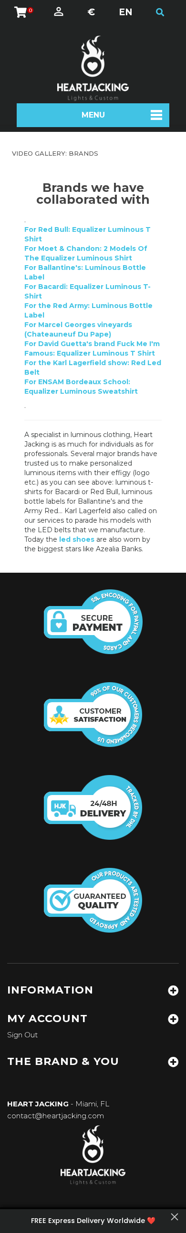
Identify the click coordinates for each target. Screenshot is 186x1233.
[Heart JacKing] (93, 68)
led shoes (76, 539)
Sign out (22, 1034)
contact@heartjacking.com (55, 1115)
